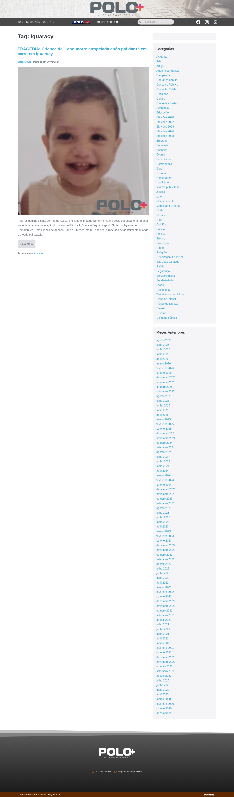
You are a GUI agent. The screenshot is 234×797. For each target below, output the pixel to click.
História (161, 173)
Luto (159, 196)
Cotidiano (162, 94)
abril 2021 (162, 638)
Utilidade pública (166, 317)
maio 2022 (162, 577)
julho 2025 (162, 400)
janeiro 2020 (164, 708)
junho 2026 (163, 349)
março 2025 (163, 419)
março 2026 (163, 363)
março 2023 (163, 531)
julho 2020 (162, 680)
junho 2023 (163, 517)
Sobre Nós (33, 21)
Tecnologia (163, 289)
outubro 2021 (164, 610)
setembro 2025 (165, 391)
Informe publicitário (168, 187)
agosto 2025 (163, 396)
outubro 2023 (164, 498)
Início (19, 21)
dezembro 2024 (165, 433)
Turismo (161, 313)
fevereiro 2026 (165, 368)
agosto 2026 (163, 340)
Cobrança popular (167, 80)
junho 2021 (163, 629)
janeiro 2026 (164, 372)
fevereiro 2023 (165, 536)
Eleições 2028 (165, 135)
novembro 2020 (165, 661)
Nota (159, 219)
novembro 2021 (165, 605)
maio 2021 (162, 633)
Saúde (160, 266)
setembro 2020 (165, 671)
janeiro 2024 (164, 484)
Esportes (161, 149)
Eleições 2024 (165, 126)
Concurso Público (167, 84)
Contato (48, 21)
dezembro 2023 (165, 489)
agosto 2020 (163, 675)
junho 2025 (163, 405)
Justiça (160, 191)
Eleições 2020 (165, 117)
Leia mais (27, 242)
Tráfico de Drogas (167, 303)
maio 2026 (162, 354)
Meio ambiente (165, 201)
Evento (160, 154)
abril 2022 (162, 582)
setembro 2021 (165, 615)
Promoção (162, 243)
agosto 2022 (163, 563)
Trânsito (161, 308)
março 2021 (163, 643)
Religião (161, 252)
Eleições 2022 (165, 122)
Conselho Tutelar (166, 89)
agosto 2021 (163, 619)
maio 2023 (162, 521)
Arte (158, 61)
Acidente (38, 253)
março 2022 (163, 587)
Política (160, 233)
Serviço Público (166, 275)
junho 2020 (163, 685)
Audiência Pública (167, 70)
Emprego (162, 140)
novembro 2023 (165, 494)
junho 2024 (163, 461)
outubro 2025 (164, 386)
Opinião (161, 224)
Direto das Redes (167, 103)
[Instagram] (207, 22)
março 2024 (163, 475)
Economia (162, 107)
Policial (160, 229)
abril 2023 (162, 526)
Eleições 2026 (165, 131)
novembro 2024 (165, 438)
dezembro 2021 (165, 601)
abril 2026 (162, 358)
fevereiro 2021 (165, 647)
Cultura (160, 98)
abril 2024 (162, 470)
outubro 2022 (164, 554)
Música (160, 215)
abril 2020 (162, 694)
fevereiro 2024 (165, 480)
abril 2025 (162, 414)
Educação (162, 112)
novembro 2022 (165, 549)
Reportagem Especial (169, 257)
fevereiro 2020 (165, 703)
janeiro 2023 (164, 540)
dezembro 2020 (165, 657)
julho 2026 (162, 344)
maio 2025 (162, 410)
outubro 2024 (164, 442)
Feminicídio (163, 159)
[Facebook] (198, 22)
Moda (159, 210)
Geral (159, 168)
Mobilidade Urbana (168, 205)
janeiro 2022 (164, 596)
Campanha (163, 75)
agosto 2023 (163, 508)
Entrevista (162, 145)
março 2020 (163, 699)
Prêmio (160, 238)
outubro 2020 (164, 666)
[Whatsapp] (215, 22)
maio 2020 (162, 689)
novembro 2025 (165, 382)
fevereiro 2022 (165, 591)
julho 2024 (162, 456)
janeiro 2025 (164, 428)
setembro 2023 (165, 503)
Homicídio (162, 182)
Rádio (160, 247)
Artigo (160, 66)
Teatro (160, 285)
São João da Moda (167, 261)
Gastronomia (164, 164)
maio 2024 (162, 466)
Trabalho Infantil (166, 299)
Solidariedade (165, 280)
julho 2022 (162, 568)
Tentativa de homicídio (170, 294)
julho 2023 (162, 512)
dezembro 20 (164, 713)
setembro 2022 (165, 559)
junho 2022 (163, 573)
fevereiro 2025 (165, 424)
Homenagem (164, 177)
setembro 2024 (165, 447)
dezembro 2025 (165, 377)
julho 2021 (162, 624)
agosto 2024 (163, 452)
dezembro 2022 (165, 545)
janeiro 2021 (164, 652)
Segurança (163, 271)
